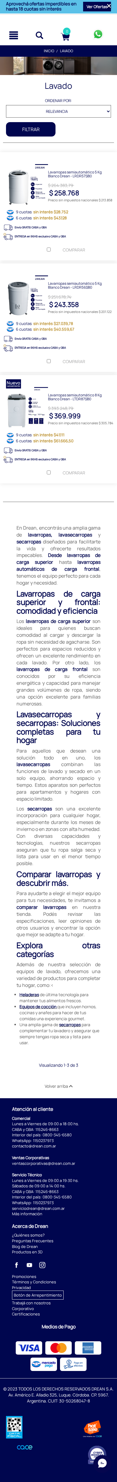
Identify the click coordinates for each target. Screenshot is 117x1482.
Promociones (24, 1276)
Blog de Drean (25, 1246)
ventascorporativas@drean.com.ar (43, 1163)
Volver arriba (57, 1086)
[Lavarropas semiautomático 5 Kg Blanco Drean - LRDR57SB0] (58, 156)
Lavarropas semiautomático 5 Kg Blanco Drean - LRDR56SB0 (75, 285)
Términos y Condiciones (34, 1282)
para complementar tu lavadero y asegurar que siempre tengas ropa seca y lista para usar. (59, 1033)
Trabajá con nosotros (31, 1303)
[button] (97, 6)
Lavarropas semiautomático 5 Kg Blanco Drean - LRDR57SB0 (75, 174)
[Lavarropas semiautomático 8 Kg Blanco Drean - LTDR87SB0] (58, 379)
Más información (27, 1213)
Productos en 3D (27, 1252)
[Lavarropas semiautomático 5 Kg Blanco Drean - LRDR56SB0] (58, 267)
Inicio (49, 50)
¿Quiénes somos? (28, 1235)
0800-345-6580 (57, 1135)
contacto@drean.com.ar (34, 1146)
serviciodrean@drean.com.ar (38, 1208)
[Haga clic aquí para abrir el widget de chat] (102, 1464)
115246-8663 (46, 1129)
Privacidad (21, 1287)
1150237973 (43, 1140)
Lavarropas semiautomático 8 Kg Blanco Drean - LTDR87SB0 (75, 396)
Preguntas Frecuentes (32, 1240)
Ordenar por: (58, 100)
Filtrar (31, 129)
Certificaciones (26, 1314)
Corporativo (23, 1308)
